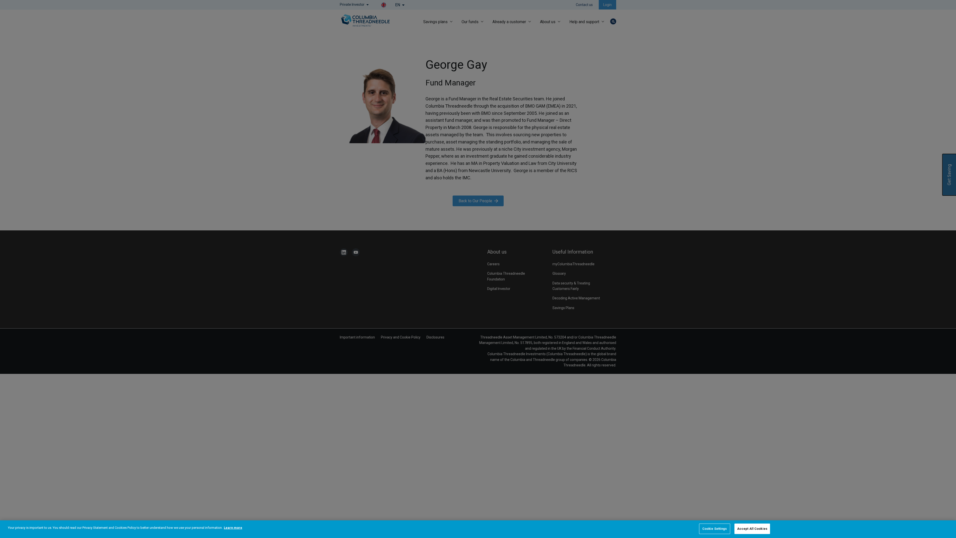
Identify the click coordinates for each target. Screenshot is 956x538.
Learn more (233, 528)
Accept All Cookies (752, 529)
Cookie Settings (714, 529)
